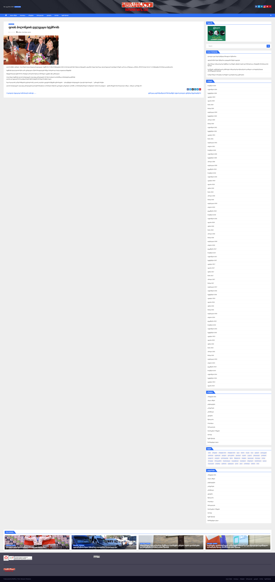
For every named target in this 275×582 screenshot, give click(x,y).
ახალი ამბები (13, 15)
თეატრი (244, 455)
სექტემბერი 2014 (212, 378)
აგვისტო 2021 (211, 135)
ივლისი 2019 (211, 184)
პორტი (263, 458)
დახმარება (210, 455)
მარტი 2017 (211, 283)
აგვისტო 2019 (211, 180)
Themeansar (28, 578)
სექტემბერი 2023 (212, 116)
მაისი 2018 (210, 230)
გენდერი (257, 452)
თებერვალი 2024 (212, 112)
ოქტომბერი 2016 (212, 290)
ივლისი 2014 (211, 385)
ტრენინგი (217, 463)
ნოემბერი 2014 (212, 370)
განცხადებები (211, 404)
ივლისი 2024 (211, 100)
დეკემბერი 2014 (212, 366)
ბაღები (247, 452)
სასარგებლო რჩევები (214, 430)
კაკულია (250, 455)
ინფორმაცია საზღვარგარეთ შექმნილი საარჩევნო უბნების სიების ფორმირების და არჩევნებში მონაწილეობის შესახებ (169, 546)
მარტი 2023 (211, 123)
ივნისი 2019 (211, 188)
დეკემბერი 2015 (212, 321)
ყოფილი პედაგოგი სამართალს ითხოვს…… (22, 93)
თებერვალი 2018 (212, 241)
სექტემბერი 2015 (212, 332)
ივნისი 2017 (211, 271)
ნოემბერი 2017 (212, 252)
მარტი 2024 (211, 108)
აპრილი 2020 (211, 161)
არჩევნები (31, 15)
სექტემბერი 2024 (212, 93)
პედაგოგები (250, 458)
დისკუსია (224, 455)
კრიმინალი (211, 411)
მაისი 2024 (210, 104)
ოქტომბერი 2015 (212, 328)
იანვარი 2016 (211, 317)
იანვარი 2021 (211, 146)
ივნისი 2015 (211, 344)
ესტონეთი (238, 455)
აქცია (238, 452)
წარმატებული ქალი (213, 442)
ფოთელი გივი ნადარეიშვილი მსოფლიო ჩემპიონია (222, 56)
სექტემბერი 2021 (212, 131)
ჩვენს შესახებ (65, 15)
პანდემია (244, 458)
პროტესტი (210, 461)
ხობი (258, 463)
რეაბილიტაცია (226, 461)
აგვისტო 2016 (211, 298)
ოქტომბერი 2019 (212, 176)
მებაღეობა (211, 419)
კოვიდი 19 (210, 458)
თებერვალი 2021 (212, 142)
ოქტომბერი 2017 (212, 256)
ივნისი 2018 (211, 226)
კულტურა (49, 15)
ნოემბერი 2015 (212, 325)
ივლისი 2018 (211, 222)
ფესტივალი (231, 463)
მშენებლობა (237, 458)
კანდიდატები (256, 455)
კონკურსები (211, 408)
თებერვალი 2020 (212, 165)
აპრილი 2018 (211, 233)
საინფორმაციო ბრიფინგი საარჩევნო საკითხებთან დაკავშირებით (226, 74)
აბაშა (209, 452)
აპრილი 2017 (211, 279)
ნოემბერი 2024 (212, 85)
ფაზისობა (224, 463)
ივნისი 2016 (211, 306)
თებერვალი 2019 (212, 203)
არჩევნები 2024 (231, 452)
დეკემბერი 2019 (212, 169)
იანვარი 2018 (211, 245)
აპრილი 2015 (211, 351)
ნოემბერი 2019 (212, 173)
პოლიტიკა (22, 15)
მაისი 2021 (210, 138)
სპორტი (57, 15)
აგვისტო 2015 (211, 336)
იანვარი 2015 (211, 363)
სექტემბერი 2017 (212, 260)
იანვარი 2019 (211, 207)
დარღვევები (263, 452)
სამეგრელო (250, 461)
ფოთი (29, 32)
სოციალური (211, 463)
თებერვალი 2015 (212, 359)
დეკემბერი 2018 (212, 211)
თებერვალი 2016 (212, 313)
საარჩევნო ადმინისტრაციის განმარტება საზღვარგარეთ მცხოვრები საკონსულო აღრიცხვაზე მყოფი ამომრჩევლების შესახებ (237, 546)
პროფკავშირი (218, 461)
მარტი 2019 (211, 199)
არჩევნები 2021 (212, 396)
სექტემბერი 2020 (212, 157)
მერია (231, 458)
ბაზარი (242, 452)
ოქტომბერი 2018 (212, 218)
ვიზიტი (19, 32)
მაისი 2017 (210, 275)
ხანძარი (253, 463)
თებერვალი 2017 (212, 287)
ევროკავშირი (231, 455)
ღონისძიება (247, 463)
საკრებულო (243, 461)
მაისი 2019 (210, 192)
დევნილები (217, 455)
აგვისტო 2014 (211, 382)
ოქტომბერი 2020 (212, 154)
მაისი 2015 (210, 347)
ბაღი (252, 452)
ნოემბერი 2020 (212, 150)
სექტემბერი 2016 (212, 294)
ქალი (241, 463)
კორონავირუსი (224, 458)
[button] (270, 15)
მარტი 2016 (211, 309)
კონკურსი (217, 458)
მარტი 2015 (211, 355)
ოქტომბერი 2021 (212, 127)
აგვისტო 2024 (211, 97)
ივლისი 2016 (211, 302)
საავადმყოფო (235, 461)
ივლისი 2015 (211, 340)
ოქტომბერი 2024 (212, 89)
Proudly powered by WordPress (10, 578)
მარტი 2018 (211, 237)
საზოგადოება (40, 15)
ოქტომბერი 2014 (212, 374)
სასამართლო (258, 461)
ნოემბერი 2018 (212, 214)
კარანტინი (263, 455)
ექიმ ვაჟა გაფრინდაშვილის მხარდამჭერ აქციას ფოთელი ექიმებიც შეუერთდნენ (174, 93)
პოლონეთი (24, 32)
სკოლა (264, 461)
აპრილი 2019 (211, 195)
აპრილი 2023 (211, 119)
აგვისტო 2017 (211, 264)
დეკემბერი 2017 (212, 249)
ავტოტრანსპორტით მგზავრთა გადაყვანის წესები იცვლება (224, 60)
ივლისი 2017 (211, 268)
